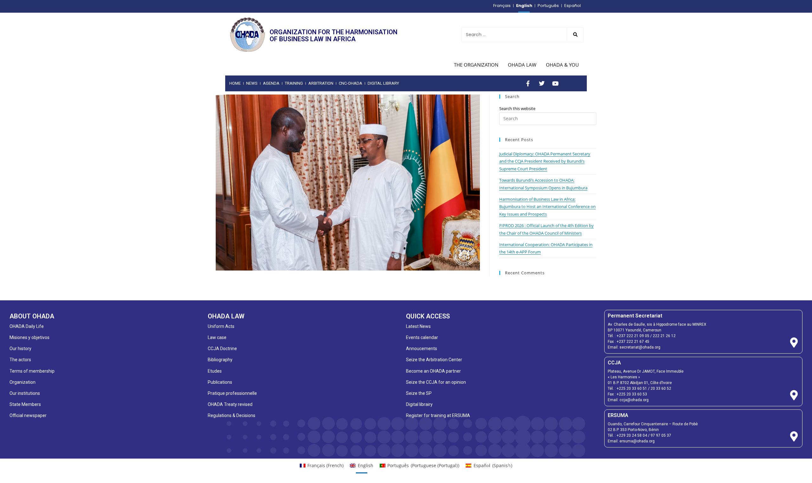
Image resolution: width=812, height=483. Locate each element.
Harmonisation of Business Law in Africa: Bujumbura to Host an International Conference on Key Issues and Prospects (547, 206)
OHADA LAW (522, 65)
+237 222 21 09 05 (633, 336)
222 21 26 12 (664, 336)
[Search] (575, 35)
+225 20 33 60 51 (632, 388)
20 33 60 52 (661, 388)
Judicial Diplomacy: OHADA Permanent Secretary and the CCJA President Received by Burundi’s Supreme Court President (544, 161)
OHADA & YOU (562, 65)
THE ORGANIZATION (476, 65)
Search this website (517, 108)
